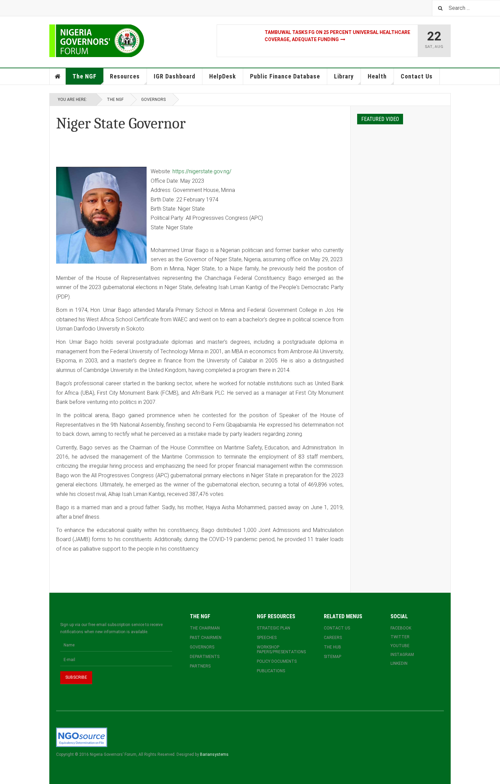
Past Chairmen (205, 637)
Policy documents (277, 661)
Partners (200, 666)
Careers (333, 637)
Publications (271, 671)
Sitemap (332, 656)
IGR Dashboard (174, 76)
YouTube (400, 645)
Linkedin (398, 663)
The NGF (84, 76)
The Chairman (205, 628)
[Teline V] (96, 40)
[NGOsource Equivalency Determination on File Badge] (81, 737)
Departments (204, 656)
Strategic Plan (273, 628)
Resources (125, 76)
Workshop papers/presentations (281, 649)
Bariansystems (214, 754)
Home (58, 76)
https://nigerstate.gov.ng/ (201, 171)
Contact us (337, 628)
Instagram (402, 654)
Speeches (267, 637)
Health (377, 76)
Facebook (400, 628)
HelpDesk (222, 76)
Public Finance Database (285, 76)
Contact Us (417, 76)
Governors (153, 99)
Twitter (400, 637)
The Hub (332, 647)
